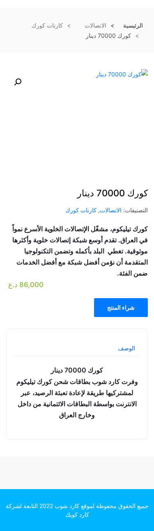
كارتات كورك (47, 25)
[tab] (126, 350)
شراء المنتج (121, 307)
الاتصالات (95, 25)
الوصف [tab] (126, 348)
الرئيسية (133, 25)
